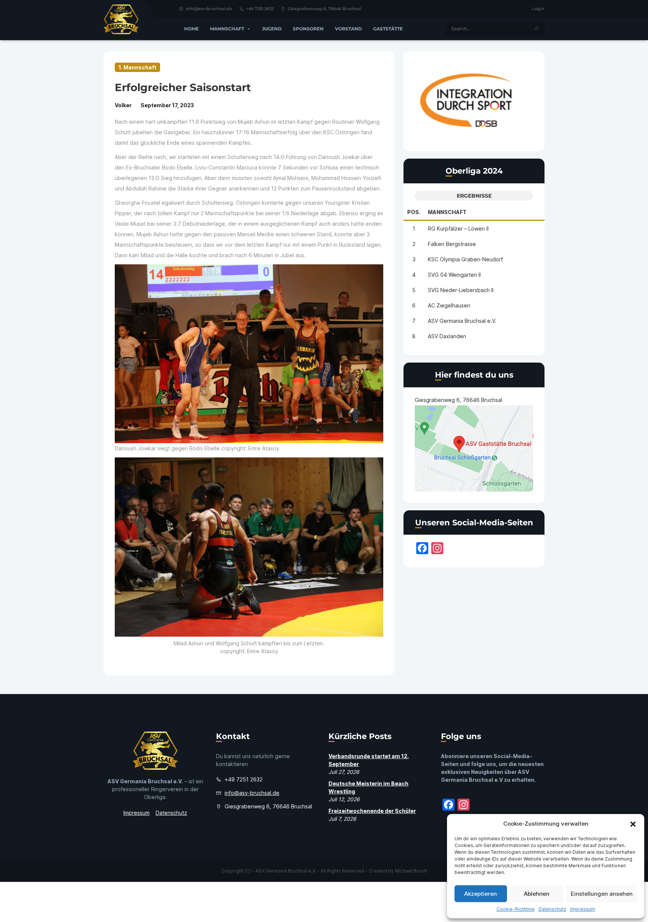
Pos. (413, 212)
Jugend (272, 28)
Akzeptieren (480, 893)
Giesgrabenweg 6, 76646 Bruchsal (324, 8)
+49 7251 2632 (260, 8)
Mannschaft (227, 28)
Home (191, 28)
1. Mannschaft (137, 67)
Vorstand (348, 28)
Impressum (582, 909)
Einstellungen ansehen (602, 893)
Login (538, 8)
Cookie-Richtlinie (515, 909)
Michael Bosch (411, 871)
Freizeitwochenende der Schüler (372, 811)
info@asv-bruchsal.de (209, 8)
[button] (633, 824)
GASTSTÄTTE (388, 28)
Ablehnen (536, 893)
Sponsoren (308, 28)
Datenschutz (552, 909)
